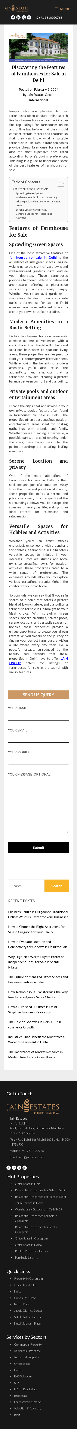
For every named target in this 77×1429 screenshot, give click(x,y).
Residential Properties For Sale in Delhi (40, 1190)
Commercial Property (28, 1344)
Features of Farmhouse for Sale (30, 189)
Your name (17, 708)
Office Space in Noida (28, 1245)
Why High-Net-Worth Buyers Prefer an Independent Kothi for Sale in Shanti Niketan (36, 962)
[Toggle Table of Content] (58, 183)
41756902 (17, 1144)
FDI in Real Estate (25, 1389)
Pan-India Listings (26, 1257)
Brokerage (21, 1395)
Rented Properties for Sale (32, 1251)
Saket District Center (27, 1317)
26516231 (48, 1139)
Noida (18, 1291)
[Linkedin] (18, 17)
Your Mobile (19, 752)
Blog (17, 1415)
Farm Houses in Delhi (29, 1203)
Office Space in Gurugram (31, 1238)
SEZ (16, 1383)
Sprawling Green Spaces (29, 193)
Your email (17, 730)
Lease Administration (27, 1402)
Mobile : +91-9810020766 (27, 1150)
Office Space (22, 1363)
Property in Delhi (25, 1285)
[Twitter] (24, 17)
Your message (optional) (29, 774)
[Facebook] (13, 17)
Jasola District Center (28, 1310)
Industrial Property (26, 1357)
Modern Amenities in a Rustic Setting (36, 197)
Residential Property (27, 1351)
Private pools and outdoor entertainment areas (38, 203)
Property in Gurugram (28, 1278)
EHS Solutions (23, 1376)
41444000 (63, 1139)
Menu (65, 9)
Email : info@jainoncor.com (27, 1157)
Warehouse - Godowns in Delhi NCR (38, 1209)
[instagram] (29, 17)
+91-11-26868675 (27, 1139)
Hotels (18, 1370)
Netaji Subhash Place (27, 1323)
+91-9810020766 (50, 17)
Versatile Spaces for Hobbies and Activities (34, 215)
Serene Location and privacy (31, 209)
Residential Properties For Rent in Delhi (40, 1196)
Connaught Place (25, 1298)
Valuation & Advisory (27, 1408)
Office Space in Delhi (28, 1184)
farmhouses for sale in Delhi (33, 257)
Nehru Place (22, 1304)
